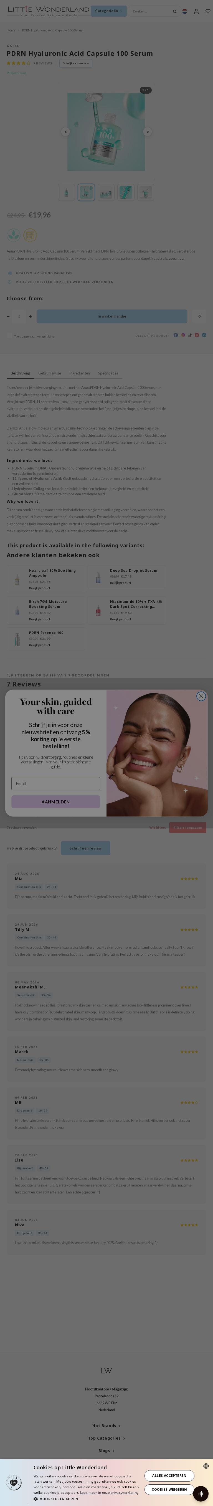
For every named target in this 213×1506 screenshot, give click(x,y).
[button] (87, 1498)
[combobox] (206, 1466)
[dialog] (106, 1482)
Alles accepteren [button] (169, 1475)
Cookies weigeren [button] (169, 1489)
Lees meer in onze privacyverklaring (109, 1492)
